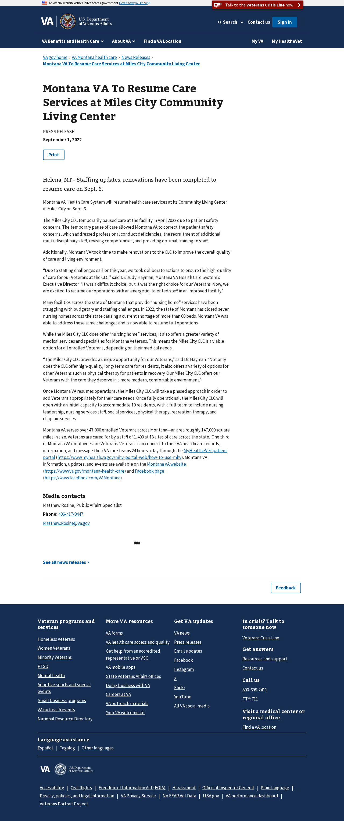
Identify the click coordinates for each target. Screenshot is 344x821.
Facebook (183, 660)
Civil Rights (81, 788)
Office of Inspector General (228, 788)
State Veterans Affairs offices (133, 676)
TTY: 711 (250, 699)
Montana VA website (166, 464)
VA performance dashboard (252, 796)
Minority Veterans (55, 657)
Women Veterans (54, 648)
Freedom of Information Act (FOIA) (132, 788)
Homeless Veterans (56, 639)
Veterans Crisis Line (260, 638)
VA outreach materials (127, 703)
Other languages (98, 748)
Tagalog (67, 748)
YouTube (182, 697)
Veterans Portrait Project (64, 804)
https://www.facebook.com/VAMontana (82, 478)
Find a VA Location (162, 41)
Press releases (188, 642)
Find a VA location (259, 727)
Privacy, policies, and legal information (77, 796)
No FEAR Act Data (179, 796)
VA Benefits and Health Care (70, 41)
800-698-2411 (254, 690)
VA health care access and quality (138, 642)
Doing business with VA (128, 685)
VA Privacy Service (138, 796)
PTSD (43, 666)
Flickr (179, 688)
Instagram (184, 669)
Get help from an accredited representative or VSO (133, 654)
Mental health (51, 675)
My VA (257, 41)
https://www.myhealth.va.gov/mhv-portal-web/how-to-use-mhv (119, 457)
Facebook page (149, 471)
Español (45, 748)
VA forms (114, 633)
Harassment (184, 788)
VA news (182, 633)
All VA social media (192, 706)
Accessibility (52, 788)
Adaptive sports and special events (64, 688)
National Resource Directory (65, 719)
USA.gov (211, 796)
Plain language (275, 788)
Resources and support (264, 659)
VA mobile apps (120, 667)
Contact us (259, 22)
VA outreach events (56, 710)
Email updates (188, 651)
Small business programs (62, 700)
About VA (121, 41)
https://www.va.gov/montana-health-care (84, 471)
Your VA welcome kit (125, 713)
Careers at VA (118, 694)
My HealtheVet (287, 41)
